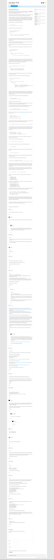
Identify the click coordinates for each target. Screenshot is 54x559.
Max (10, 428)
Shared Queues (10, 137)
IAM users (15, 416)
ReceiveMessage (26, 165)
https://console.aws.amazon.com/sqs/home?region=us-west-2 (21, 362)
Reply (9, 214)
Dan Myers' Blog (14, 2)
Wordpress (45, 557)
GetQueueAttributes (15, 106)
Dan (12, 225)
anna (11, 518)
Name (9, 540)
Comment (10, 532)
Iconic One (38, 557)
